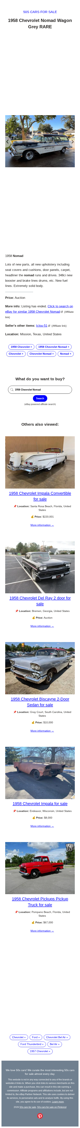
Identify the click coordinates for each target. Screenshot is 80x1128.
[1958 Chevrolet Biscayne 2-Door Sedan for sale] (40, 693)
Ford (35, 1037)
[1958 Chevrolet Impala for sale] (40, 798)
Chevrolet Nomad (41, 353)
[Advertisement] (40, 73)
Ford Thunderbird (30, 1044)
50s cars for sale (40, 12)
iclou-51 (41, 325)
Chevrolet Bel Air (56, 1037)
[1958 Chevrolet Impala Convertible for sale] (40, 487)
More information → (42, 525)
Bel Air (53, 1044)
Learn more (58, 1101)
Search (40, 398)
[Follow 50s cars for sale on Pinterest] (40, 1117)
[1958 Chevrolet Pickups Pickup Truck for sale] (40, 893)
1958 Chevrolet (20, 346)
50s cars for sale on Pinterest (51, 1107)
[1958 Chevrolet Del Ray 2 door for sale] (40, 592)
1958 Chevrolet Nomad (52, 346)
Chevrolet (15, 353)
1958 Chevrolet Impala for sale (40, 803)
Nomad (64, 353)
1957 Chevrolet (39, 1051)
